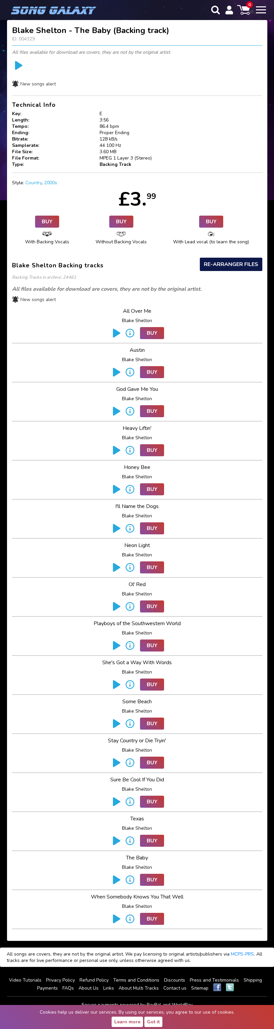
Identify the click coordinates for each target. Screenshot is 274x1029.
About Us (89, 988)
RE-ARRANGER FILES (231, 264)
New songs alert (38, 84)
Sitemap (200, 988)
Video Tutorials (25, 980)
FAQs (68, 988)
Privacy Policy (60, 980)
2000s (50, 183)
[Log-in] (229, 10)
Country (33, 183)
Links (108, 988)
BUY (47, 221)
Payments (47, 988)
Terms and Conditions (136, 980)
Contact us (174, 988)
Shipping (253, 980)
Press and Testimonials (214, 980)
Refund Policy (94, 980)
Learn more (127, 1022)
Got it (153, 1022)
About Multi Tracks (139, 988)
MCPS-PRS (242, 954)
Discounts (174, 980)
